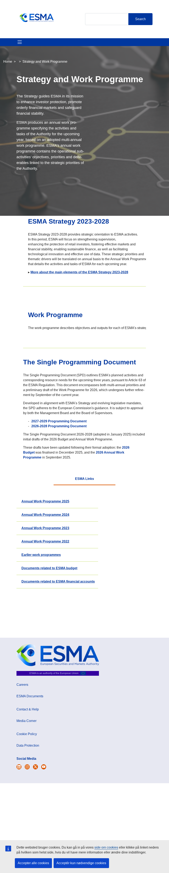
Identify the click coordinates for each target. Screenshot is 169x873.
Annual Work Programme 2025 (45, 501)
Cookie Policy (26, 734)
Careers (22, 684)
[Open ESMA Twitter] (18, 766)
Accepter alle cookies (33, 863)
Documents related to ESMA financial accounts (58, 581)
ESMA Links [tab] (84, 478)
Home (7, 61)
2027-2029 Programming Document (59, 421)
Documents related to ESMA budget (49, 568)
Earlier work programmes (41, 555)
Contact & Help (27, 709)
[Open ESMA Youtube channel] (43, 766)
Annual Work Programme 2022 (45, 541)
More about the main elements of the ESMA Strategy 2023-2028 (79, 272)
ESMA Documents (29, 696)
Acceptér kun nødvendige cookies (81, 863)
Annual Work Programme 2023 (45, 528)
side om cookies (106, 847)
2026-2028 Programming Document (59, 426)
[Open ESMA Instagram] (27, 766)
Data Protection (27, 745)
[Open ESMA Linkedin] (35, 766)
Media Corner (26, 721)
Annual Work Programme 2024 (45, 514)
